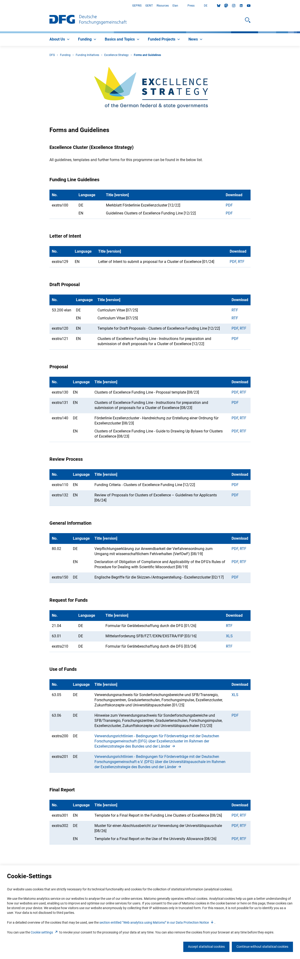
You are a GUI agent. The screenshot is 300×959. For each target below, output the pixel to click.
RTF (241, 261)
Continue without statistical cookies (262, 946)
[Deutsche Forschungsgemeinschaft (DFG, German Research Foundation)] (88, 20)
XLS (229, 636)
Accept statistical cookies (206, 946)
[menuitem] (60, 39)
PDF (229, 205)
